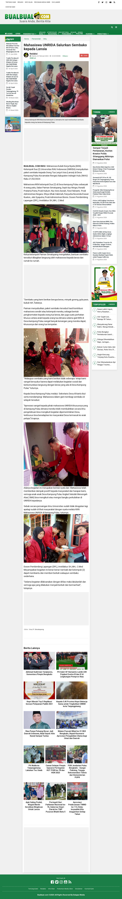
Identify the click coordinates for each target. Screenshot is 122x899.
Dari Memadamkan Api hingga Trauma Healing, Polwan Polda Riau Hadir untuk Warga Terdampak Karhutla (106, 363)
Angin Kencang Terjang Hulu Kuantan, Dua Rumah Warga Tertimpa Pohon (106, 356)
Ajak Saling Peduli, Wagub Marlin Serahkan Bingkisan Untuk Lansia (34, 805)
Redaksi (20, 2)
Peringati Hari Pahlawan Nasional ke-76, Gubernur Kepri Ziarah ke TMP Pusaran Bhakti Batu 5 (56, 807)
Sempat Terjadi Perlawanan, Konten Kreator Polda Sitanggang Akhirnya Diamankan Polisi (103, 154)
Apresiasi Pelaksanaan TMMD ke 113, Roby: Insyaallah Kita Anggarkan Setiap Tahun (77, 808)
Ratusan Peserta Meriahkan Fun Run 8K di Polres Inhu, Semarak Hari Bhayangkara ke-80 (12, 48)
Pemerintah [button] (28, 34)
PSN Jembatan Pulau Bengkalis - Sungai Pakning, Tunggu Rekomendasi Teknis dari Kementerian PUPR (77, 771)
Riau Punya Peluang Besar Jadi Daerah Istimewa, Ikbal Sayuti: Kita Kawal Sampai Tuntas (39, 733)
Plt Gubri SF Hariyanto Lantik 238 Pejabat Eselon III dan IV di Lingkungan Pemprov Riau (71, 674)
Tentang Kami (11, 2)
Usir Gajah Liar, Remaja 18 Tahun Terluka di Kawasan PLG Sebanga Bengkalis (105, 318)
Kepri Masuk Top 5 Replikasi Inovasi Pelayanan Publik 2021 (39, 702)
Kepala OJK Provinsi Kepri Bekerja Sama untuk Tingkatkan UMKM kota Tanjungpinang (71, 703)
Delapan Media (79, 895)
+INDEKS (111, 112)
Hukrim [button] (89, 34)
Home (10, 33)
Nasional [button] (52, 34)
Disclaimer (56, 2)
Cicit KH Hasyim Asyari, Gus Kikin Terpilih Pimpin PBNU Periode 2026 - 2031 (104, 213)
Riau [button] (41, 34)
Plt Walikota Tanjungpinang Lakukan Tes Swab (34, 767)
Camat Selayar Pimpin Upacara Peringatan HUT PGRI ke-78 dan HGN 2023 (55, 769)
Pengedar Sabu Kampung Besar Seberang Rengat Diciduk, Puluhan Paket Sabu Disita (103, 192)
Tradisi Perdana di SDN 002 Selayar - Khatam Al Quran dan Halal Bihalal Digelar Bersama (12, 62)
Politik (79, 33)
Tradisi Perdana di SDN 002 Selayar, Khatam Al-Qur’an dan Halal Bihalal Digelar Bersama (12, 77)
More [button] (7, 39)
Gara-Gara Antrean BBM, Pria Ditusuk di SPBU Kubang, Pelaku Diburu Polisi (103, 223)
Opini (17, 33)
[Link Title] (52, 882)
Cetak (85, 55)
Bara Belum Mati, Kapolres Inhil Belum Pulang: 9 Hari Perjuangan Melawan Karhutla (104, 169)
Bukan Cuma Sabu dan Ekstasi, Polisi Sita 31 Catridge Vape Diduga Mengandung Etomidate (106, 348)
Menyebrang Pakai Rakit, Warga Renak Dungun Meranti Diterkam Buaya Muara (105, 325)
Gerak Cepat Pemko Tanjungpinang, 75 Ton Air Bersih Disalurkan (12, 91)
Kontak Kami (10, 7)
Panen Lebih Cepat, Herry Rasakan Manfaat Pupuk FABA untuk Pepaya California (103, 255)
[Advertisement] (56, 144)
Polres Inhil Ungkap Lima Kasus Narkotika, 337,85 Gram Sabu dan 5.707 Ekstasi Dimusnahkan (104, 202)
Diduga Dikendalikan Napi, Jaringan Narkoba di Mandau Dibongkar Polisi (105, 340)
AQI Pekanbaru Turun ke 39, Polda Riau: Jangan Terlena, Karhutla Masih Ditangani (102, 244)
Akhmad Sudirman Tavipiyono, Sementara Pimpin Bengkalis (39, 673)
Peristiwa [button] (102, 34)
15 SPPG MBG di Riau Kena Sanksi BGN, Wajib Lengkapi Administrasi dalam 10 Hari (102, 234)
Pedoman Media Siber (42, 2)
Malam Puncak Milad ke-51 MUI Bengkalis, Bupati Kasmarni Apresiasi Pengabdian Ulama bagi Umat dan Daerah (72, 734)
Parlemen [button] (66, 34)
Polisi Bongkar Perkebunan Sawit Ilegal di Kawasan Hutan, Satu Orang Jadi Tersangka (105, 333)
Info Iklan (29, 2)
